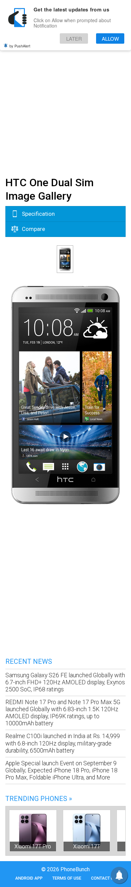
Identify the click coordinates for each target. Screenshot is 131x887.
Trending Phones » (38, 799)
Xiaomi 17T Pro (32, 846)
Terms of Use (66, 878)
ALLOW (110, 38)
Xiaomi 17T (86, 846)
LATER (74, 38)
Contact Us (103, 878)
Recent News (28, 661)
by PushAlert (19, 45)
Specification (37, 213)
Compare (32, 229)
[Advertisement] (65, 103)
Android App (29, 878)
